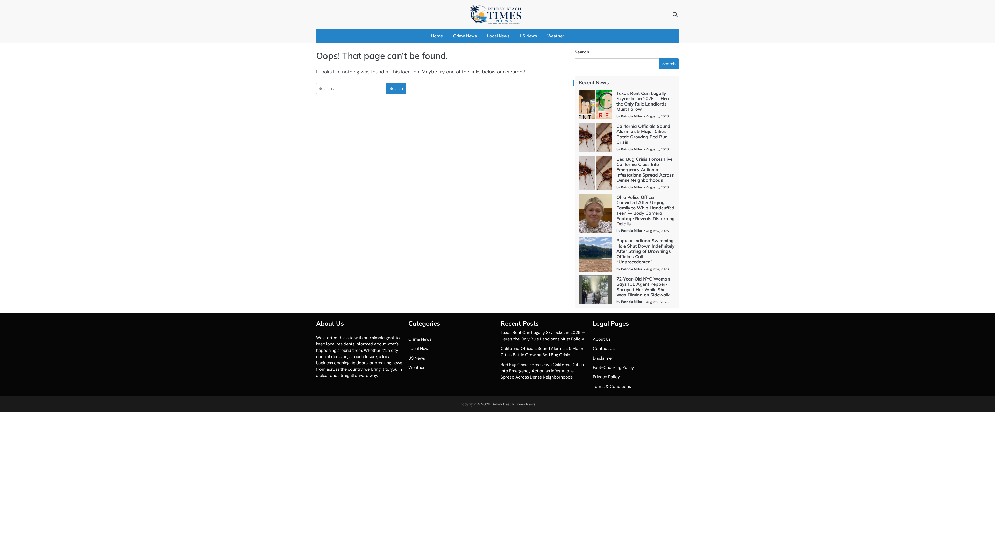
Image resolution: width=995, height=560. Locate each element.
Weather (555, 36)
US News (528, 36)
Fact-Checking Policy (613, 367)
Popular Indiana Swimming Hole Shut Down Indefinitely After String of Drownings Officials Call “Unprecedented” (645, 251)
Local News (498, 36)
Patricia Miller (631, 116)
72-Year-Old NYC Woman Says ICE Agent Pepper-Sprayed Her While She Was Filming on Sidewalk (643, 286)
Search (582, 52)
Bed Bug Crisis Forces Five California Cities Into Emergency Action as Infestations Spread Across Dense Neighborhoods (645, 169)
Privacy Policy (606, 377)
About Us (602, 339)
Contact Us (604, 348)
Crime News (465, 36)
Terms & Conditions (612, 386)
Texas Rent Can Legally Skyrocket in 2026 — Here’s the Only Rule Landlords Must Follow (645, 101)
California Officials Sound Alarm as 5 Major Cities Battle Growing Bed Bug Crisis (643, 134)
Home (437, 36)
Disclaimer (603, 358)
